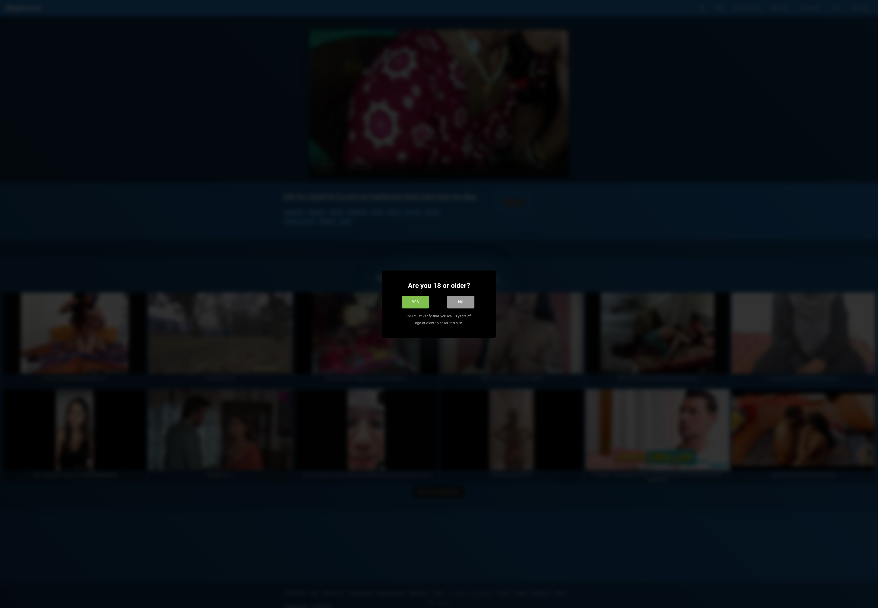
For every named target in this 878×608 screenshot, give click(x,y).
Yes (415, 302)
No (460, 302)
